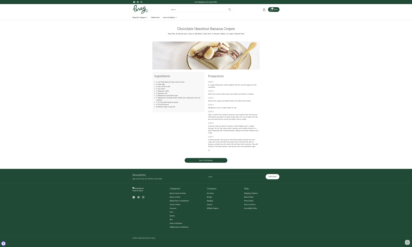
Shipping (210, 201)
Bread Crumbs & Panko (178, 193)
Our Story (210, 193)
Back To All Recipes (206, 160)
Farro (171, 212)
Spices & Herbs (175, 197)
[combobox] (201, 9)
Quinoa (172, 216)
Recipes (209, 197)
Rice (171, 219)
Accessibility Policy (250, 208)
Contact (209, 204)
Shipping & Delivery (251, 193)
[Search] (229, 9)
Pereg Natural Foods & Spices (146, 238)
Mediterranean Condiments (179, 227)
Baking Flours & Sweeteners (179, 201)
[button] (273, 9)
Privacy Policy (249, 201)
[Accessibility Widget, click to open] (3, 243)
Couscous (173, 208)
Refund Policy (249, 197)
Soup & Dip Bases (176, 223)
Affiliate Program (212, 208)
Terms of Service (249, 204)
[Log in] (264, 9)
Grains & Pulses (175, 204)
